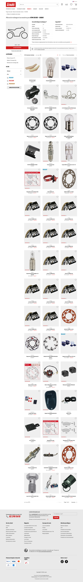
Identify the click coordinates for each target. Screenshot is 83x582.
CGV (62, 527)
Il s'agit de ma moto (17, 47)
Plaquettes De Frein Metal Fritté (32, 191)
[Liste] (60, 55)
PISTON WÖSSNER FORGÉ (32, 164)
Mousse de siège (32, 80)
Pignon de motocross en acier (32, 136)
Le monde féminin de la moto (30, 525)
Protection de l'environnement (67, 537)
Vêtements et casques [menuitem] (10, 8)
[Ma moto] (66, 4)
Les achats (44, 529)
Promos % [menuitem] (29, 8)
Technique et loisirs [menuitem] (21, 8)
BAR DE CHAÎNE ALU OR (68, 329)
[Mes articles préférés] (71, 4)
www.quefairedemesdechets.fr (45, 551)
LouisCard (8, 537)
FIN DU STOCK (12, 83)
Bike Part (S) (68, 413)
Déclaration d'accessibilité (66, 535)
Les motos (26, 539)
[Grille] (58, 55)
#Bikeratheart (27, 535)
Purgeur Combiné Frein (32, 467)
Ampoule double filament (50, 80)
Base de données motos (11, 531)
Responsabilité (45, 533)
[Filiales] (62, 4)
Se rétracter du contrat (10, 541)
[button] (75, 1)
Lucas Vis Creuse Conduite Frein (32, 496)
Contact (7, 525)
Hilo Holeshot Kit (50, 191)
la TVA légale (43, 575)
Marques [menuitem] (35, 8)
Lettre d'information (10, 533)
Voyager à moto (27, 537)
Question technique (10, 529)
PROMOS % (12, 80)
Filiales (43, 527)
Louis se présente (46, 525)
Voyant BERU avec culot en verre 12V (69, 164)
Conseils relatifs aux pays (29, 529)
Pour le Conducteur (28, 541)
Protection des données (66, 529)
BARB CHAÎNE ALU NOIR (69, 191)
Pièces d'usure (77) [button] (11, 58)
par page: (38, 55)
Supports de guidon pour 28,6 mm (68, 80)
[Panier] (76, 4)
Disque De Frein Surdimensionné (32, 356)
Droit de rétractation (65, 531)
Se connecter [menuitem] (74, 8)
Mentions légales (64, 525)
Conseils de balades (28, 527)
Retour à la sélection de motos (13, 14)
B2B (7, 527)
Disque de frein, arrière (32, 384)
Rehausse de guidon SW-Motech (69, 384)
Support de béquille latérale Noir (51, 413)
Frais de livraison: (34, 576)
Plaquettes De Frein (50, 440)
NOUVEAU (11, 77)
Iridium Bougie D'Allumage (50, 496)
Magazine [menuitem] (41, 8)
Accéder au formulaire (41, 49)
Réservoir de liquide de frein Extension (69, 496)
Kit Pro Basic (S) (32, 440)
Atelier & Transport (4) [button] (11, 60)
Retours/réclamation (10, 539)
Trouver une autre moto (16, 50)
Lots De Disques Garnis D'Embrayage (69, 107)
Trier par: (64, 55)
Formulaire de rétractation (66, 533)
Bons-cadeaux (9, 535)
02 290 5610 (14, 516)
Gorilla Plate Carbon (32, 413)
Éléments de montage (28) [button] (12, 62)
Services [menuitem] (46, 8)
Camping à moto (27, 543)
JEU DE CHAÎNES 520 (32, 219)
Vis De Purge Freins (50, 164)
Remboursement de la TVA (48, 531)
